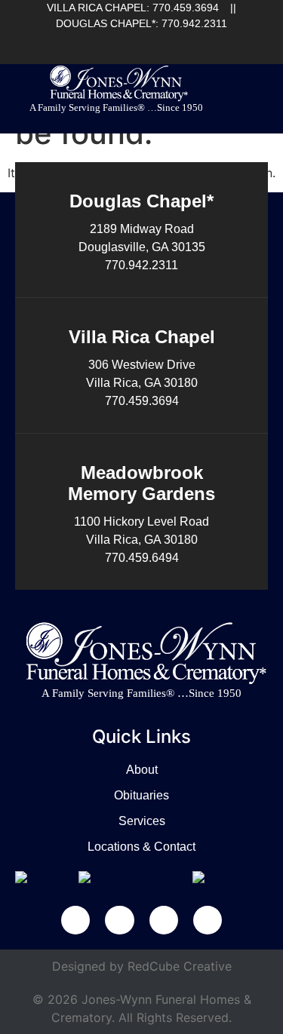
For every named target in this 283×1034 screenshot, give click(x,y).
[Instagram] (186, 42)
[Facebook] (111, 42)
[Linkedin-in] (119, 920)
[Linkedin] (136, 42)
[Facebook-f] (75, 920)
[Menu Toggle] (259, 95)
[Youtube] (161, 42)
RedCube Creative (180, 966)
